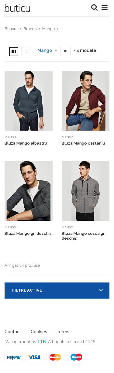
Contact (13, 332)
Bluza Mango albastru (26, 143)
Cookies (39, 332)
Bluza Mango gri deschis (28, 233)
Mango (44, 50)
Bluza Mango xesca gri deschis (83, 236)
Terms (63, 332)
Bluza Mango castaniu (83, 143)
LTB (42, 341)
